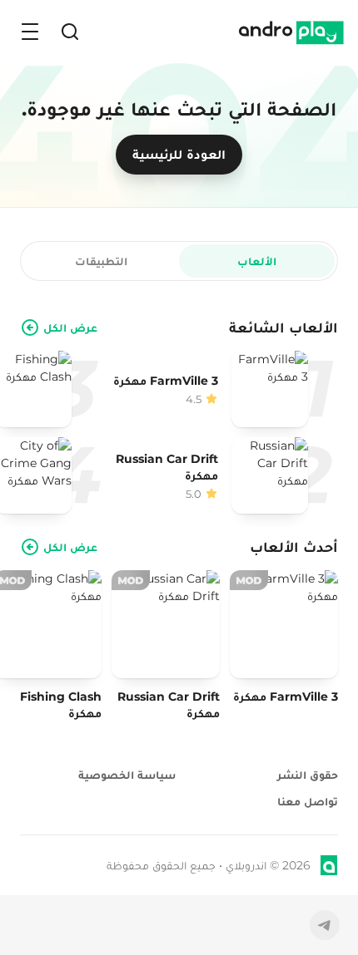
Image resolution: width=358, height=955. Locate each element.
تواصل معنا (307, 801)
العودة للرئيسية (179, 154)
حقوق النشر (307, 774)
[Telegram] (324, 925)
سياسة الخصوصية (127, 774)
